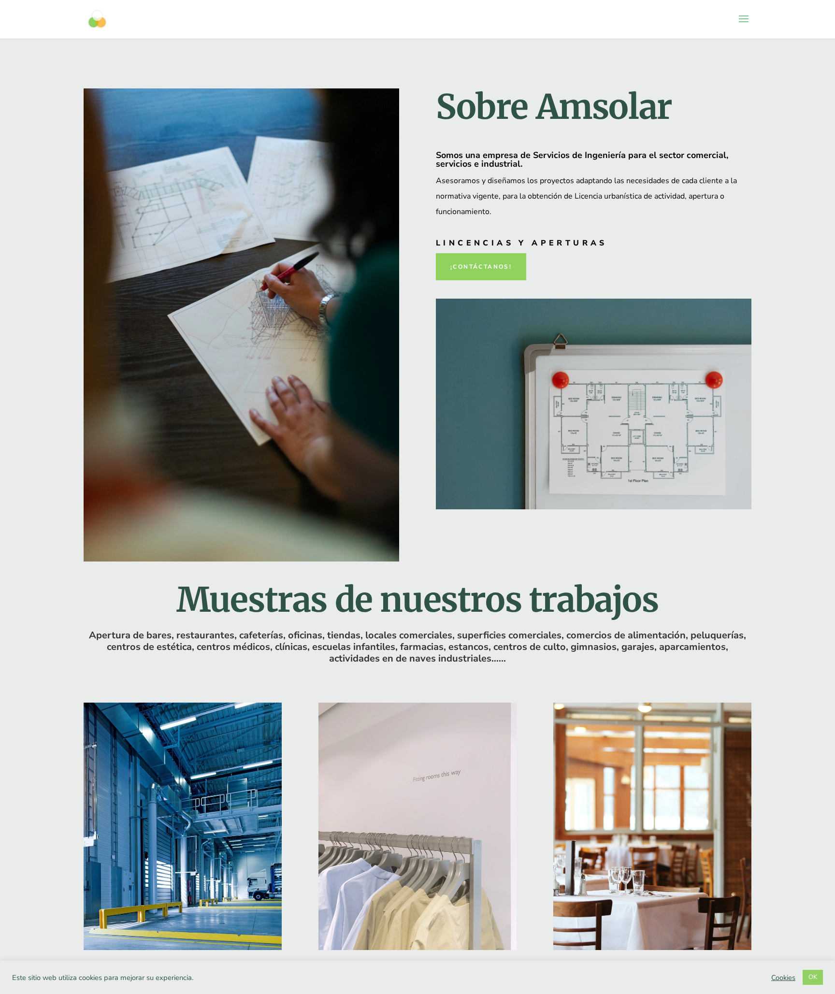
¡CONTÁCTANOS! (481, 267)
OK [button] (812, 977)
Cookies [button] (783, 977)
